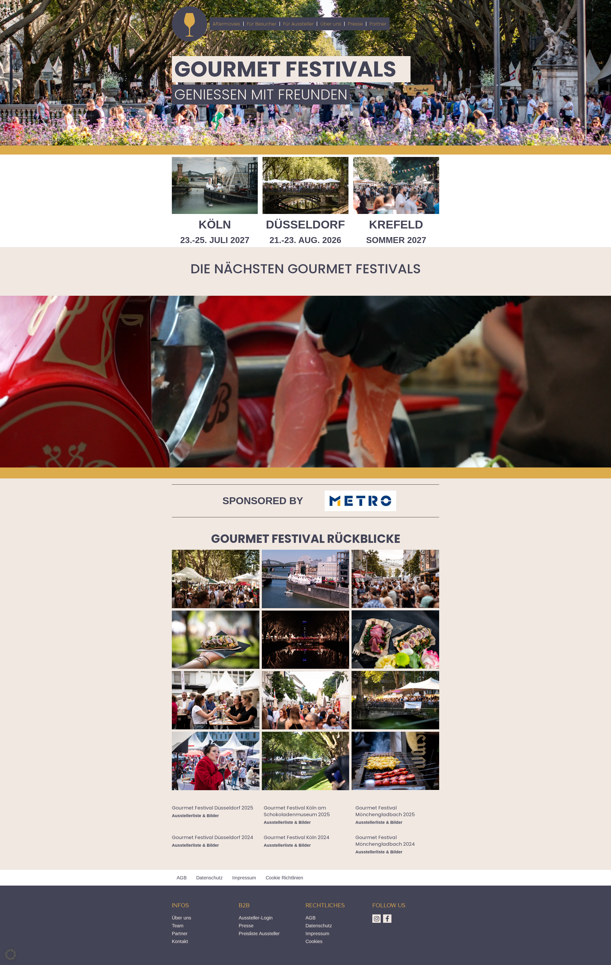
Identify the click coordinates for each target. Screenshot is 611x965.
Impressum (244, 877)
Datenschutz (209, 877)
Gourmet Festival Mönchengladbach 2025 (385, 811)
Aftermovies (226, 24)
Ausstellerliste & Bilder (195, 815)
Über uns (330, 24)
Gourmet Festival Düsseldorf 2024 (212, 837)
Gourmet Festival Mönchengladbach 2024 (385, 840)
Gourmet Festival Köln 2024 (296, 837)
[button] (10, 954)
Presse (355, 24)
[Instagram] (376, 918)
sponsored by (262, 500)
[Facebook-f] (387, 918)
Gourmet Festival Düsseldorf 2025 (212, 807)
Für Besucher (261, 24)
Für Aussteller (298, 24)
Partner (377, 24)
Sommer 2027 (396, 240)
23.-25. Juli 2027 (214, 240)
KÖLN (215, 224)
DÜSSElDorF (305, 224)
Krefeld (396, 224)
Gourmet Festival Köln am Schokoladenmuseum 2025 (297, 811)
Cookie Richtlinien (284, 877)
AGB (182, 877)
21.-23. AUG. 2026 (305, 240)
